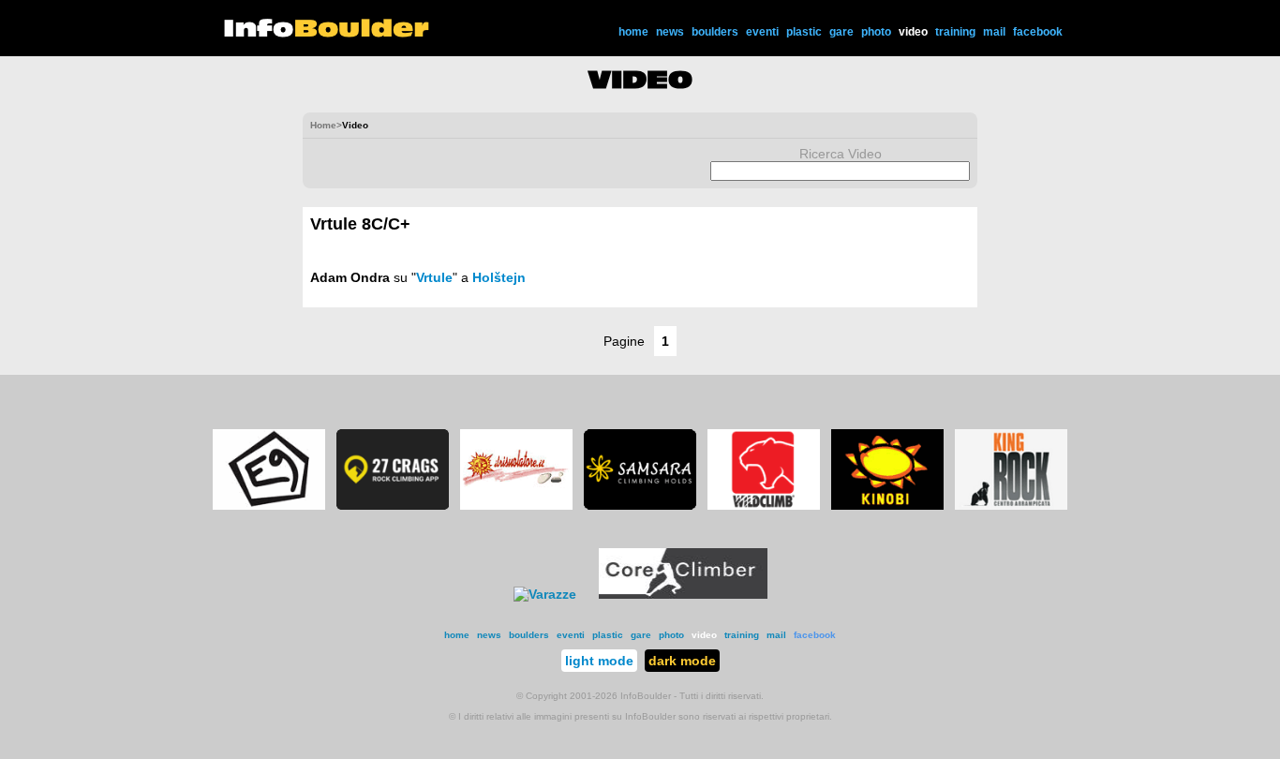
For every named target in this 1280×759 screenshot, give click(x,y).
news (670, 31)
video (913, 31)
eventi (762, 31)
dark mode (682, 660)
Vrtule (434, 277)
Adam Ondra (350, 277)
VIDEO (640, 80)
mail (994, 31)
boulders (715, 31)
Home (323, 125)
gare (841, 31)
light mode (599, 660)
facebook (1038, 31)
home (633, 31)
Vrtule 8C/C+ (360, 224)
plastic (804, 31)
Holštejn (499, 277)
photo (876, 31)
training (955, 31)
